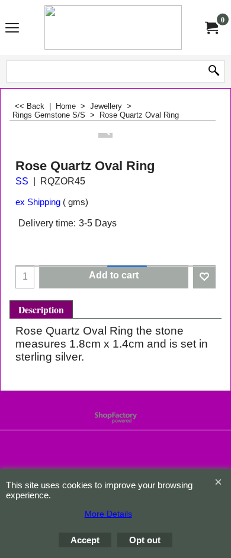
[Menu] (12, 28)
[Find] (213, 71)
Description (41, 309)
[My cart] (211, 27)
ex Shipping (37, 202)
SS (21, 181)
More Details (108, 513)
